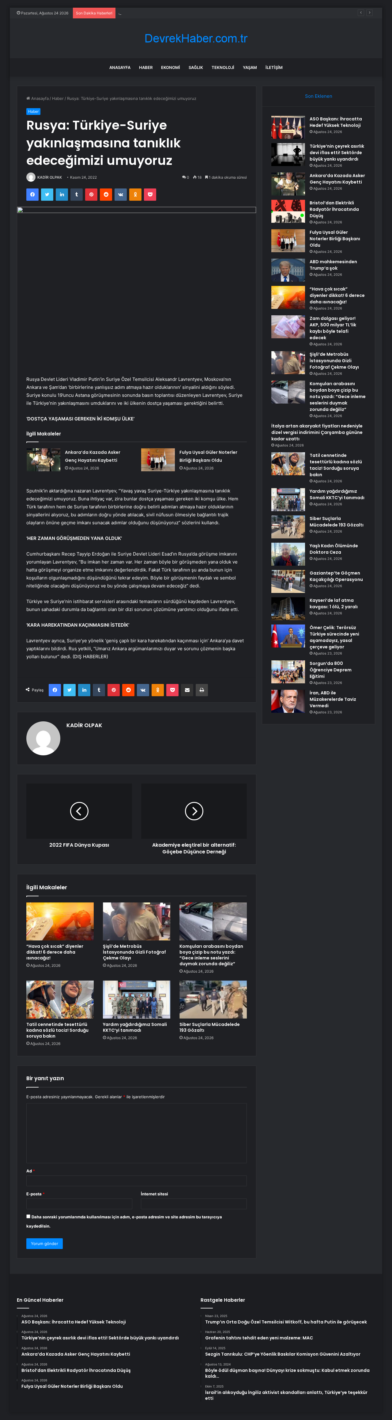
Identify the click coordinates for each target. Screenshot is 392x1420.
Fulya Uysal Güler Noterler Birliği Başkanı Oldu (335, 238)
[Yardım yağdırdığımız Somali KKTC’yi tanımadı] (136, 1000)
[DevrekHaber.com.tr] (196, 38)
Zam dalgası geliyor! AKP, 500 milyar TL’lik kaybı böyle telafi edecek (333, 328)
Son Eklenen (318, 96)
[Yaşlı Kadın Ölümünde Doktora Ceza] (288, 554)
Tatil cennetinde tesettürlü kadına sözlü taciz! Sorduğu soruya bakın (57, 1030)
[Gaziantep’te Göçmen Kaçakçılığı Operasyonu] (288, 581)
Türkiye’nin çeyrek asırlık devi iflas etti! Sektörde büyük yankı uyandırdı (337, 152)
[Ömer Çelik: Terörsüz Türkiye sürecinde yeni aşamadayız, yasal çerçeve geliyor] (288, 636)
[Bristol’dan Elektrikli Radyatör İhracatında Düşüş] (288, 211)
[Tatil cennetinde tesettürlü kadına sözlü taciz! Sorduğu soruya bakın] (60, 1000)
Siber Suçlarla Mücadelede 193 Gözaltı (209, 1027)
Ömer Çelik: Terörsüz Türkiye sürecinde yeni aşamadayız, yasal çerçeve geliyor (334, 637)
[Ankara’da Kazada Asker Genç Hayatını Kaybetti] (43, 459)
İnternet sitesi (154, 1193)
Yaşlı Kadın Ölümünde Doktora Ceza (334, 549)
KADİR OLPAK (49, 177)
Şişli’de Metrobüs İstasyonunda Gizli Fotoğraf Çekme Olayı (134, 952)
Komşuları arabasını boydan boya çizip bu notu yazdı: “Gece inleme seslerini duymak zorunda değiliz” (211, 955)
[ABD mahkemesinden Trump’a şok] (288, 270)
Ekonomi (170, 67)
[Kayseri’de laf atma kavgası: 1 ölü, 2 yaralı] (288, 608)
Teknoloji (223, 67)
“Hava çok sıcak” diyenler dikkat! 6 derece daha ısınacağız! (54, 952)
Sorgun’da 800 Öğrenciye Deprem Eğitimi (331, 669)
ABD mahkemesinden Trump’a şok (333, 265)
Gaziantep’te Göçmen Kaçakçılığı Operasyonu (336, 576)
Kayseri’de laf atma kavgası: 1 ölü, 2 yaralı (334, 603)
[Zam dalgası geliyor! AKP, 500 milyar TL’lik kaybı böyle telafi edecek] (288, 326)
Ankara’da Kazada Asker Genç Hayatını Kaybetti (163, 12)
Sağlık (196, 67)
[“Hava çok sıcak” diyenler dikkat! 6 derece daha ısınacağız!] (60, 921)
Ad (30, 1170)
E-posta (35, 1193)
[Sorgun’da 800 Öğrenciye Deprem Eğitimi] (288, 671)
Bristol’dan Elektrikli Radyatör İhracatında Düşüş (334, 209)
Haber (146, 67)
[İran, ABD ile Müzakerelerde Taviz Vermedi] (288, 701)
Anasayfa (119, 67)
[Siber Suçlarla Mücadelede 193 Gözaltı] (213, 1000)
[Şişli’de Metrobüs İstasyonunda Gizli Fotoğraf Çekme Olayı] (136, 921)
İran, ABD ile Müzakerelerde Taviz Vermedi (333, 699)
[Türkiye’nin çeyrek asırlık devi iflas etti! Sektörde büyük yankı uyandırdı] (288, 154)
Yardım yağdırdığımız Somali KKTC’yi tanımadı (135, 1027)
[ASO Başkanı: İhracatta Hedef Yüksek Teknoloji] (288, 127)
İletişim (274, 67)
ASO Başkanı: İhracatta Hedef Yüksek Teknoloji (336, 122)
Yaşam (250, 67)
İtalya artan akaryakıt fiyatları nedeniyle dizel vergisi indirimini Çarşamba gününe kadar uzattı (317, 432)
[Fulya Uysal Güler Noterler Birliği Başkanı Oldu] (158, 459)
